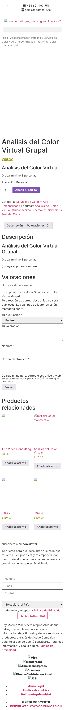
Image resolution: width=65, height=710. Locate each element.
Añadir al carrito (26, 190)
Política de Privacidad (48, 610)
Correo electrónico (15, 359)
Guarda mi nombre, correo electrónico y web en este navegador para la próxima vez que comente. (31, 378)
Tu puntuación (12, 314)
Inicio (5, 37)
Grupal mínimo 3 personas (29, 210)
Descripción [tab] (15, 225)
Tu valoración (12, 326)
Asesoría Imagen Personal (25, 37)
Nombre (8, 346)
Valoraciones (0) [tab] (38, 225)
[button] (32, 29)
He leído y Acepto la (34, 610)
